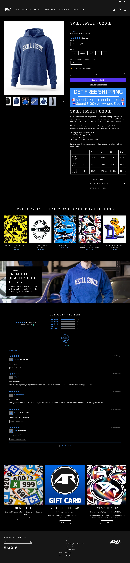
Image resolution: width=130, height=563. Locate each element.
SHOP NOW (65, 522)
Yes (79, 62)
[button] (75, 38)
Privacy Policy (70, 550)
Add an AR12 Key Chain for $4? (83, 59)
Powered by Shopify (64, 556)
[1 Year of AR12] (106, 485)
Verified (65, 345)
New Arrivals (23, 9)
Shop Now (23, 518)
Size (72, 50)
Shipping (73, 34)
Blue (73, 44)
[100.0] (65, 338)
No (73, 62)
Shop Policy (69, 547)
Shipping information (98, 184)
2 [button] (62, 445)
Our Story (78, 9)
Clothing (63, 9)
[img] (14, 356)
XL (98, 53)
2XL (104, 53)
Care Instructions (98, 188)
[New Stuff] (23, 485)
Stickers (50, 9)
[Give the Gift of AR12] (65, 485)
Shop (37, 9)
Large (92, 53)
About (68, 541)
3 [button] (65, 445)
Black (81, 44)
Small (74, 53)
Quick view (15, 241)
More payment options (98, 85)
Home (68, 538)
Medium (83, 53)
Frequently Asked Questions (75, 544)
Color (73, 40)
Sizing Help (98, 179)
